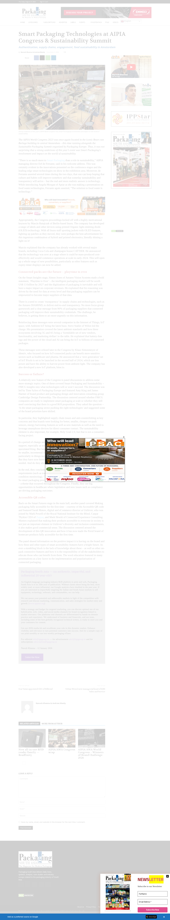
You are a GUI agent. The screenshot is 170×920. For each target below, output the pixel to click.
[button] (85, 917)
